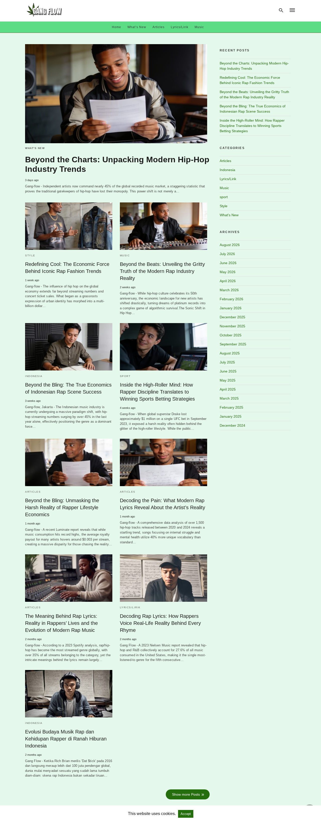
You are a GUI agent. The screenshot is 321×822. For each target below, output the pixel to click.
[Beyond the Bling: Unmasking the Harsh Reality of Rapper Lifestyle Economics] (68, 462)
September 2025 (233, 344)
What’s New (136, 27)
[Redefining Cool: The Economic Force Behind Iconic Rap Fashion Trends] (68, 226)
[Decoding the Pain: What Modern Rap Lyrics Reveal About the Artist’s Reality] (163, 462)
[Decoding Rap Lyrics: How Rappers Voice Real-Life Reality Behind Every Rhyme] (163, 578)
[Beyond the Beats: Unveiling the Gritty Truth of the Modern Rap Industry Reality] (163, 226)
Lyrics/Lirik (179, 27)
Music (199, 27)
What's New (35, 148)
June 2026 (228, 263)
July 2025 (227, 362)
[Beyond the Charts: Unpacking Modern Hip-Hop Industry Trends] (116, 93)
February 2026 (231, 299)
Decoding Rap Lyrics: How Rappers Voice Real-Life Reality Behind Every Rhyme (160, 623)
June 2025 (228, 371)
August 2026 (230, 245)
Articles (158, 27)
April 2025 (228, 389)
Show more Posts (186, 794)
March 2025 (229, 398)
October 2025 (231, 335)
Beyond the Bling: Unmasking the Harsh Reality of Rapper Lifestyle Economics (62, 507)
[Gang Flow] (44, 9)
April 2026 (228, 281)
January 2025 (231, 416)
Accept (186, 814)
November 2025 (232, 326)
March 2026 (229, 290)
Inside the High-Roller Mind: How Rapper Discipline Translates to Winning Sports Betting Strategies (157, 392)
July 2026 (227, 254)
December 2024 (232, 425)
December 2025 (232, 317)
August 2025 (230, 353)
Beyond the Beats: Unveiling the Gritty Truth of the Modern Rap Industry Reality (162, 271)
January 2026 (231, 308)
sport (125, 376)
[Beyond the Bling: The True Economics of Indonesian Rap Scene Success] (68, 346)
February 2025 (231, 407)
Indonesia (34, 376)
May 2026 (227, 272)
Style (30, 255)
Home (116, 27)
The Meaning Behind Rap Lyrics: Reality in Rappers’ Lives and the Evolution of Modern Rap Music (61, 623)
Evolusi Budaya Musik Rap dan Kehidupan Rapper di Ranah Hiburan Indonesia (66, 739)
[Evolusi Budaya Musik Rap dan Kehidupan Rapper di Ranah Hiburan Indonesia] (68, 693)
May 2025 (227, 380)
